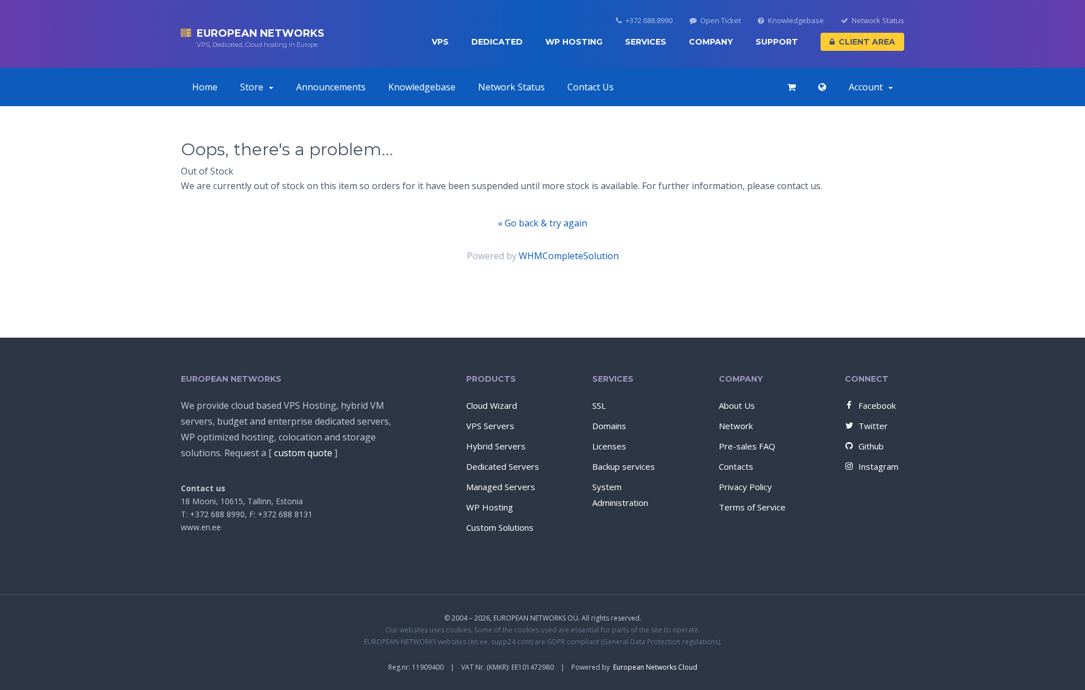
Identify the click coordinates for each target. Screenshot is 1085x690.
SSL (599, 405)
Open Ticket (720, 20)
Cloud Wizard (491, 405)
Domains (609, 425)
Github (871, 446)
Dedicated (497, 42)
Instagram (878, 466)
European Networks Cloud (655, 667)
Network (736, 425)
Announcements (331, 87)
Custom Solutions (499, 527)
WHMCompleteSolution (569, 256)
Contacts (736, 466)
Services (645, 42)
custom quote (303, 453)
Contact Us (590, 87)
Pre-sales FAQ (747, 446)
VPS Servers (490, 425)
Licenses (609, 446)
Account (868, 87)
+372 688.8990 (649, 20)
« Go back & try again (542, 223)
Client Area (867, 42)
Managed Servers (500, 486)
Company (711, 42)
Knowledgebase (796, 20)
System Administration (620, 494)
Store (254, 87)
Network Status (878, 20)
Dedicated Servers (502, 466)
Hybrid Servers (496, 446)
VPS (440, 42)
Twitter (873, 425)
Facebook (877, 405)
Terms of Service (752, 507)
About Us (737, 405)
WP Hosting (573, 42)
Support (777, 42)
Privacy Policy (745, 486)
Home (205, 87)
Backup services (623, 466)
